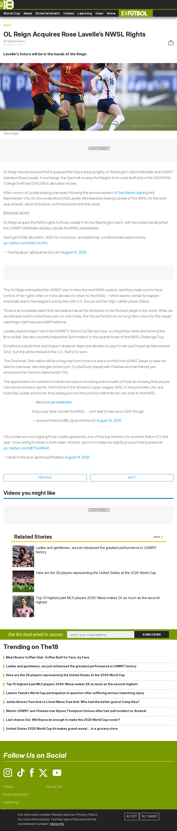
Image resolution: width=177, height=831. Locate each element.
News (28, 13)
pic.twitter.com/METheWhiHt (26, 448)
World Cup (11, 13)
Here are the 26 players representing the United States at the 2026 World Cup (96, 573)
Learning (84, 13)
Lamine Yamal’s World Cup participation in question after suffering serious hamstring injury (75, 693)
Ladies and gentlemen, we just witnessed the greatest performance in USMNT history (71, 666)
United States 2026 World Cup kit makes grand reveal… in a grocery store (62, 728)
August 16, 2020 (74, 252)
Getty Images (11, 133)
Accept (131, 816)
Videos (68, 13)
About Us (54, 786)
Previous (45, 478)
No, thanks (149, 816)
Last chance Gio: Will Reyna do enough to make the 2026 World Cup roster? (63, 720)
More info (57, 824)
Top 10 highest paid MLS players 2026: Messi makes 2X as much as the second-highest (72, 684)
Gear (99, 13)
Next (132, 478)
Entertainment (48, 13)
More (111, 13)
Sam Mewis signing (133, 192)
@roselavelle (61, 402)
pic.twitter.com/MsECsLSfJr (25, 243)
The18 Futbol (136, 13)
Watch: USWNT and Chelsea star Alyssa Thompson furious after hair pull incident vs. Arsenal (76, 711)
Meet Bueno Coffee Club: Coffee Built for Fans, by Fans (47, 657)
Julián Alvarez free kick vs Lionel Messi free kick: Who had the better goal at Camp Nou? (72, 702)
